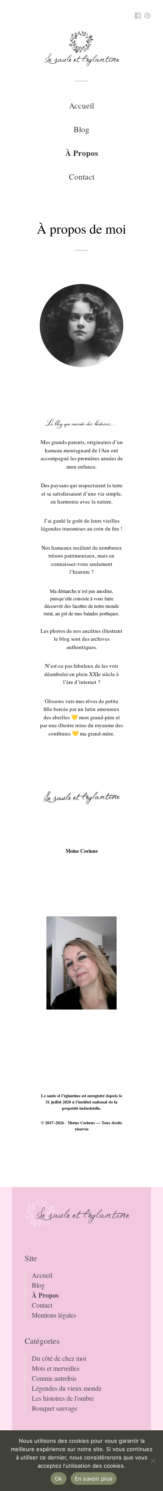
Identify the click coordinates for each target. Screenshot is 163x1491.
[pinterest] (147, 16)
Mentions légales (54, 1315)
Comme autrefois (54, 1378)
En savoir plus (94, 1478)
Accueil (81, 105)
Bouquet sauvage (54, 1408)
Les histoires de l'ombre (63, 1398)
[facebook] (138, 16)
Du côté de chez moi (59, 1358)
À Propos (81, 153)
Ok (58, 1478)
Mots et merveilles (55, 1368)
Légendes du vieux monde (67, 1388)
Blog (81, 129)
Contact (81, 176)
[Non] (152, 1460)
